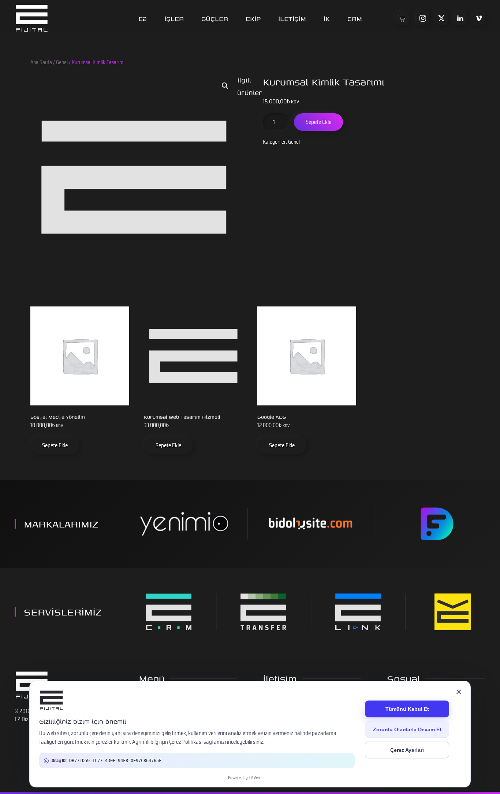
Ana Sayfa (41, 62)
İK (327, 18)
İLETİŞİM (292, 18)
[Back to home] (31, 18)
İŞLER (174, 18)
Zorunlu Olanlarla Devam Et (407, 729)
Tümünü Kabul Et (407, 709)
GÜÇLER (214, 18)
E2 (142, 18)
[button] (225, 85)
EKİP (253, 18)
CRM (354, 18)
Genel (62, 62)
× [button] (459, 692)
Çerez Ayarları (407, 750)
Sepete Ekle (318, 122)
